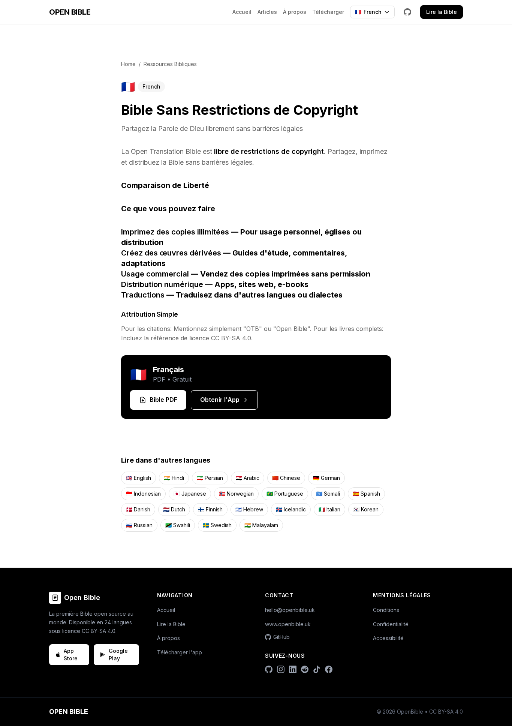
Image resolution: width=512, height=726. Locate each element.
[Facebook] (328, 669)
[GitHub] (407, 12)
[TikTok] (316, 669)
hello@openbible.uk (290, 610)
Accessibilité (388, 638)
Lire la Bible (441, 12)
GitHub (281, 637)
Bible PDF (163, 399)
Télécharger (328, 12)
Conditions (386, 610)
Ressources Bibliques (170, 64)
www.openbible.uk (288, 624)
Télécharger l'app (179, 652)
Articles (267, 12)
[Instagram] (280, 669)
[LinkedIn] (292, 669)
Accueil (242, 12)
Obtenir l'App (220, 399)
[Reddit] (304, 669)
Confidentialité (391, 624)
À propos (294, 12)
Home (128, 64)
